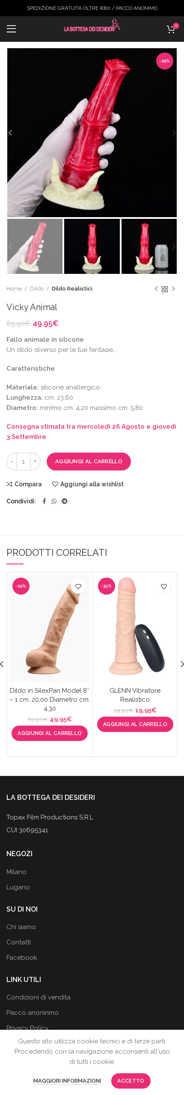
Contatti (18, 942)
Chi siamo (21, 927)
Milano (16, 872)
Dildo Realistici (72, 288)
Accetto (130, 1081)
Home (14, 288)
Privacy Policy (27, 1028)
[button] (50, 733)
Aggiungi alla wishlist (92, 484)
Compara (28, 484)
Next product (173, 289)
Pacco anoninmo (32, 1013)
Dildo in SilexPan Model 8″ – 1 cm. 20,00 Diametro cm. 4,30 (49, 699)
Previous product (156, 289)
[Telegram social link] (64, 501)
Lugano (18, 887)
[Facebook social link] (44, 501)
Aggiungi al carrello (88, 461)
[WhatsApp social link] (54, 501)
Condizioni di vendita (38, 997)
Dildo (37, 288)
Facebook (21, 957)
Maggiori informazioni (67, 1081)
